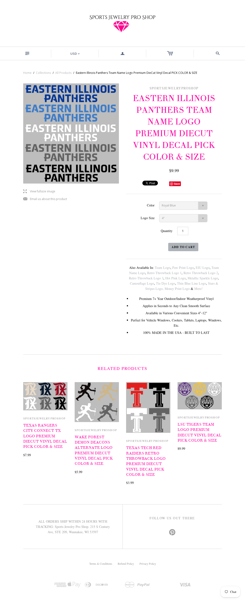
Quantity (167, 230)
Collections (43, 73)
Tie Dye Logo (165, 283)
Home (27, 73)
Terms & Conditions (100, 563)
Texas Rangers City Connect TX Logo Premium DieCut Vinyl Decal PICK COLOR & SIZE (45, 436)
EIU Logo (203, 267)
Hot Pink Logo (175, 278)
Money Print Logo (177, 288)
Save (177, 183)
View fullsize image (39, 192)
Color (151, 205)
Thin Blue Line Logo (191, 283)
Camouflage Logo (142, 283)
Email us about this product (45, 199)
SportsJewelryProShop (44, 418)
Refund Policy (126, 563)
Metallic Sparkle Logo (203, 278)
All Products (63, 73)
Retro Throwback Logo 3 (146, 278)
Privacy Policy (147, 563)
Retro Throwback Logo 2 (201, 273)
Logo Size (148, 218)
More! (198, 288)
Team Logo (162, 267)
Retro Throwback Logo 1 (164, 273)
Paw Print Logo (183, 267)
